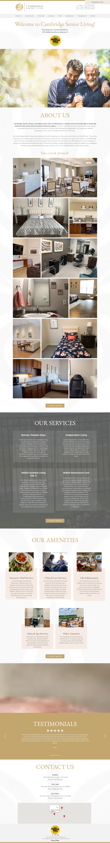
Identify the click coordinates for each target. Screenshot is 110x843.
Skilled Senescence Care (76, 473)
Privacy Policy (55, 840)
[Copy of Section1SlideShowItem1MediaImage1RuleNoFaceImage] (52, 755)
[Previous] (5, 736)
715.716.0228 (90, 5)
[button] (51, 15)
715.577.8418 (90, 9)
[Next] (105, 736)
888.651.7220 (89, 7)
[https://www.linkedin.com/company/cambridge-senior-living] (58, 835)
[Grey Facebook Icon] (52, 835)
